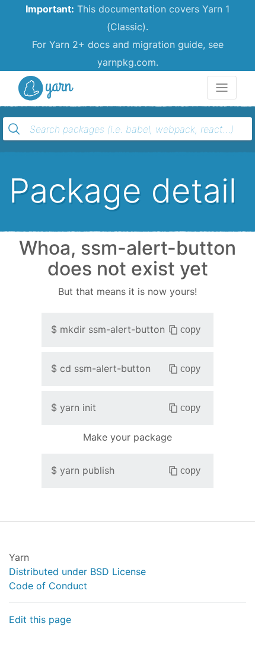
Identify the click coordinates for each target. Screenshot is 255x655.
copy (190, 330)
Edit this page (40, 619)
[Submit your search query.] (14, 129)
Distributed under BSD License (77, 571)
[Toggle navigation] (222, 87)
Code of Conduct (48, 586)
